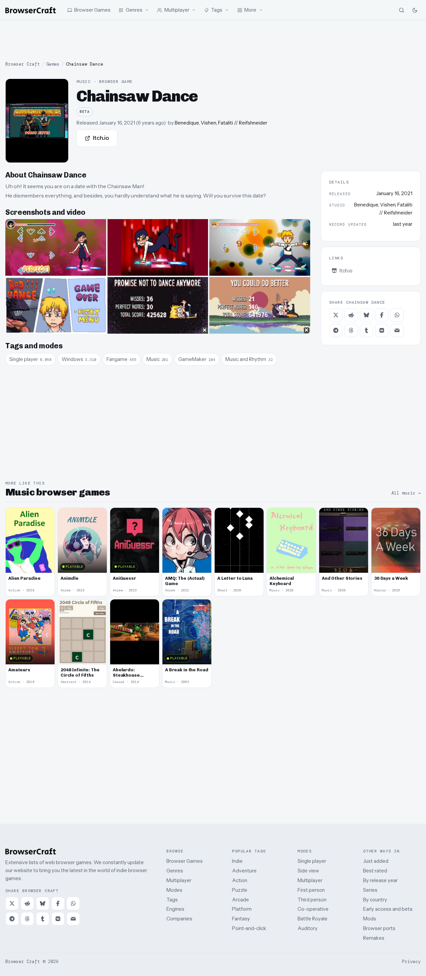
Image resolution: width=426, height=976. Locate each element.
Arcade (240, 899)
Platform (242, 909)
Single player (312, 861)
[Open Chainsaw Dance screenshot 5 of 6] (157, 305)
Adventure (244, 870)
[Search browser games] (401, 10)
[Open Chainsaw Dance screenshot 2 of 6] (157, 247)
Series (370, 890)
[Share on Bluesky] (366, 315)
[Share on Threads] (351, 330)
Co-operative (313, 909)
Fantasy (241, 918)
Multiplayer (178, 880)
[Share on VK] (381, 330)
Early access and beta (387, 909)
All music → (406, 493)
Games (53, 64)
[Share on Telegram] (335, 330)
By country (375, 899)
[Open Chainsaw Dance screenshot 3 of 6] (259, 247)
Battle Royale (312, 918)
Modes (174, 890)
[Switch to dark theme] (415, 10)
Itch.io (101, 138)
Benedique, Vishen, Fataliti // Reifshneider (221, 123)
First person (311, 890)
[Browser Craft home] (30, 10)
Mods (369, 918)
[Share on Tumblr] (366, 330)
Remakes (373, 938)
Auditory (308, 928)
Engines (175, 909)
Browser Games (184, 861)
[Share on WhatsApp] (397, 315)
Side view (308, 870)
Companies (179, 918)
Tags (172, 899)
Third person (312, 899)
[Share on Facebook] (381, 315)
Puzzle (239, 890)
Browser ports (379, 928)
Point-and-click (249, 928)
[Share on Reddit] (351, 315)
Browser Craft (22, 64)
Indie (237, 861)
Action (239, 880)
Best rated (375, 870)
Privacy (411, 961)
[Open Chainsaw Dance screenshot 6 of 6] (259, 305)
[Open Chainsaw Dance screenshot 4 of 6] (55, 305)
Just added (375, 861)
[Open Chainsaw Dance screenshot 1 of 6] (55, 247)
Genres (174, 870)
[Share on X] (335, 315)
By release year (380, 880)
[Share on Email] (397, 330)
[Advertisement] (213, 41)
